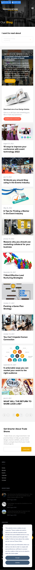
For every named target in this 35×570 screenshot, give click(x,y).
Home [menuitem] (3, 468)
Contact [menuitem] (4, 480)
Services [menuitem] (4, 478)
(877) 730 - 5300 (7, 2)
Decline (17, 562)
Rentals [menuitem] (4, 470)
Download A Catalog (12, 119)
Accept (17, 557)
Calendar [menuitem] (4, 475)
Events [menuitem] (3, 473)
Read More (10, 81)
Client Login (17, 2)
